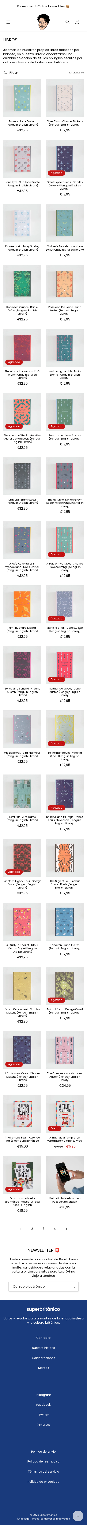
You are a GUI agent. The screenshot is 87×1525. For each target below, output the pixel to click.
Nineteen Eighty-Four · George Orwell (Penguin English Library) (22, 884)
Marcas (43, 1368)
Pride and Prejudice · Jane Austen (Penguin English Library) (64, 310)
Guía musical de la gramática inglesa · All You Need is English (22, 1202)
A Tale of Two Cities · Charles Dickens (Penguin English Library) (64, 567)
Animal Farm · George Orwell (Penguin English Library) (65, 1011)
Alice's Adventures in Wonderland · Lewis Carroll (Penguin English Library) (22, 567)
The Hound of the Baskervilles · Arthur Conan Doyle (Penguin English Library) (22, 439)
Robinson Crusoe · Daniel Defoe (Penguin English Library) (22, 310)
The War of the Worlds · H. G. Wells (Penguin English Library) (22, 375)
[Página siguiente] (66, 1229)
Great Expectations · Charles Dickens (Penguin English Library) (65, 185)
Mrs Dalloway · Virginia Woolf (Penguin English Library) (22, 754)
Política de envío (43, 1451)
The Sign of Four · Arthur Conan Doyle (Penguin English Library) (65, 884)
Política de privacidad (43, 1482)
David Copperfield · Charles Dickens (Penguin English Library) (22, 1013)
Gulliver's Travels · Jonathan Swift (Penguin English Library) (65, 248)
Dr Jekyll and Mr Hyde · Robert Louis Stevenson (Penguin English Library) (64, 820)
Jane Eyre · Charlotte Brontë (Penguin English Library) (22, 184)
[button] (8, 22)
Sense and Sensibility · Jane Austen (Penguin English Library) (22, 692)
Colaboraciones (43, 1358)
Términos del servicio (43, 1471)
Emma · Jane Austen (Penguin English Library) (22, 123)
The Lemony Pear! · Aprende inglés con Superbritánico (22, 1139)
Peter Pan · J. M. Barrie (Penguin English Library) (22, 818)
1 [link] (20, 1229)
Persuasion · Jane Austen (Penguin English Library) (65, 437)
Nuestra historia (43, 1348)
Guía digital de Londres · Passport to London (64, 1200)
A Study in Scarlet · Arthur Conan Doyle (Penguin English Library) (22, 948)
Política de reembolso (43, 1461)
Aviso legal (23, 1518)
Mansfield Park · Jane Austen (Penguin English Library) (65, 629)
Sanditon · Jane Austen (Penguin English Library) (64, 946)
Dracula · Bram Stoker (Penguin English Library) (22, 501)
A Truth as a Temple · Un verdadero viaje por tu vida (64, 1139)
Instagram (43, 1395)
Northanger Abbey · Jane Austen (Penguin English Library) (64, 692)
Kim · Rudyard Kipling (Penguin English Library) (22, 629)
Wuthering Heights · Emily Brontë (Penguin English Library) (65, 375)
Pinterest (43, 1425)
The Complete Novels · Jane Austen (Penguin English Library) (64, 1077)
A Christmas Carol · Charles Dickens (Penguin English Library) (22, 1077)
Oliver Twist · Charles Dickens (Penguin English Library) (64, 123)
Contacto (43, 1338)
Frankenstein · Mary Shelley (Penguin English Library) (22, 248)
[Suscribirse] (73, 1287)
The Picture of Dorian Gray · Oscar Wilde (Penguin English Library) (65, 503)
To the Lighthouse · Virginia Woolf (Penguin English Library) (65, 756)
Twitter (43, 1415)
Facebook (43, 1405)
